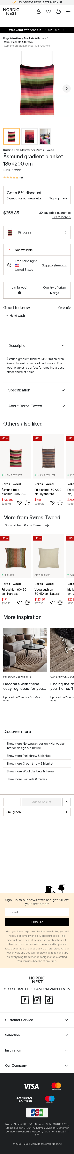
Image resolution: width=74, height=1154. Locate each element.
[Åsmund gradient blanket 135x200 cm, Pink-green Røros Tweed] (37, 88)
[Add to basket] (27, 502)
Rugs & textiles (12, 38)
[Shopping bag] (58, 11)
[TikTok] (49, 999)
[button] (13, 177)
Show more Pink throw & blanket (29, 755)
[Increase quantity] (18, 802)
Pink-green (13, 812)
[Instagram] (37, 999)
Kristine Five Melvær (16, 150)
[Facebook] (25, 999)
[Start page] (11, 11)
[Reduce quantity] (6, 802)
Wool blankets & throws (18, 42)
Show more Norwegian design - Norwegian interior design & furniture (36, 746)
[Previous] (7, 88)
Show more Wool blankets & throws (31, 771)
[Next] (66, 88)
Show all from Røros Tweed (24, 525)
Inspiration (13, 1050)
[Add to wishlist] (19, 503)
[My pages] (39, 11)
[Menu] (68, 11)
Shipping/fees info (54, 265)
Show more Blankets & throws (27, 779)
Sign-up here (58, 198)
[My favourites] (48, 11)
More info (64, 307)
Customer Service (19, 1020)
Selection (12, 1035)
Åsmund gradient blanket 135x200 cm (27, 45)
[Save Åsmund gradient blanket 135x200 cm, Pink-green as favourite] (66, 802)
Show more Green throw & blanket (30, 763)
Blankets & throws (35, 38)
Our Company (16, 1065)
